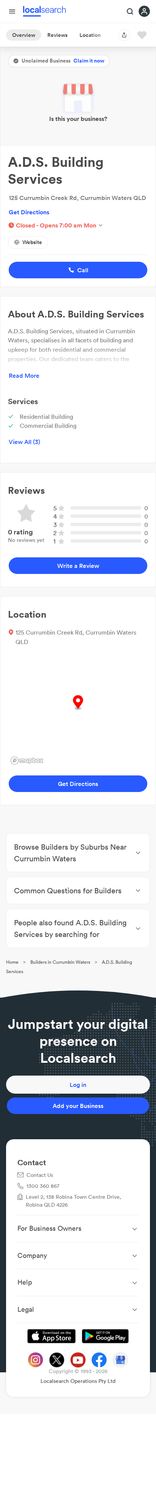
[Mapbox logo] (27, 760)
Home (12, 962)
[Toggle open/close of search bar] (130, 12)
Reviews (57, 35)
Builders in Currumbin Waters (60, 962)
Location (90, 35)
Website (32, 242)
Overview (23, 35)
